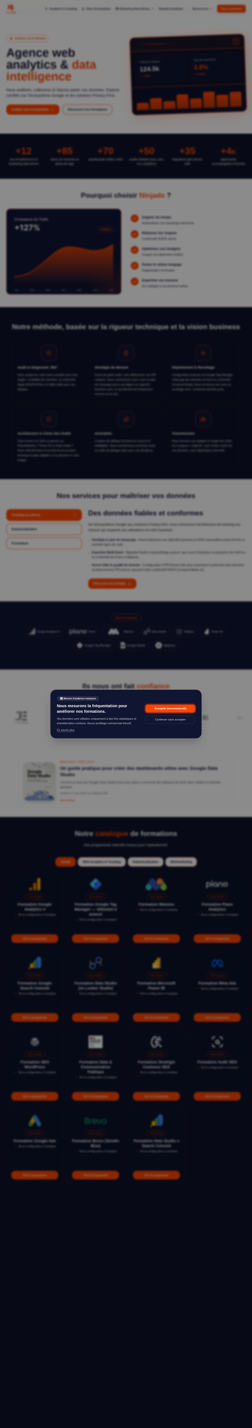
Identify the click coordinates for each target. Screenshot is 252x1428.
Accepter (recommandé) (170, 708)
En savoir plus (65, 729)
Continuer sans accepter (170, 719)
